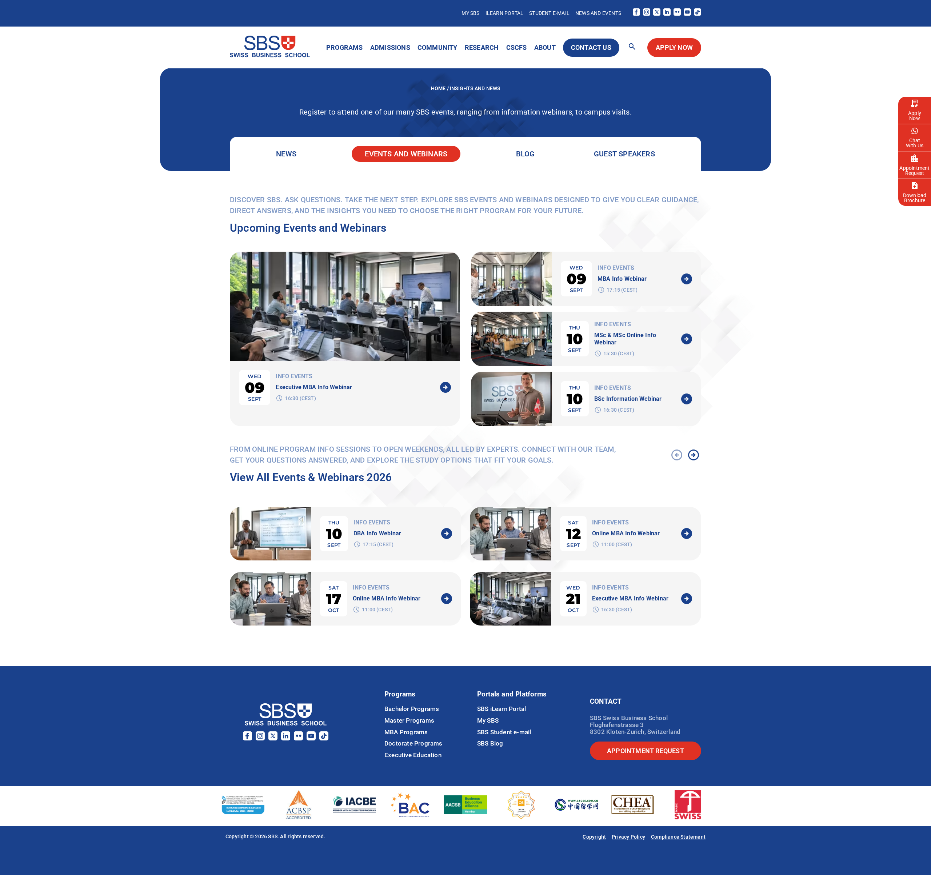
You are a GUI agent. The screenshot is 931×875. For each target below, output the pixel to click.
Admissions (390, 47)
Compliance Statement (678, 837)
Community (437, 47)
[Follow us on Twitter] (656, 13)
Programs (344, 47)
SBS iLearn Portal (501, 708)
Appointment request (645, 751)
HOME (439, 88)
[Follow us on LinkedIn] (667, 13)
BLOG (525, 153)
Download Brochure (915, 197)
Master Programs (409, 720)
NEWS (286, 153)
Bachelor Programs (411, 708)
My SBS (470, 13)
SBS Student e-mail (504, 732)
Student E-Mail (549, 13)
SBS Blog (490, 743)
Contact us (591, 47)
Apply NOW (674, 47)
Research (482, 47)
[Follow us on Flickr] (677, 13)
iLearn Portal (505, 13)
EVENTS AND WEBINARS (406, 153)
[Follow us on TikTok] (697, 13)
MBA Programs (406, 732)
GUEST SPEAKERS (624, 153)
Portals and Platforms (512, 694)
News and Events (598, 13)
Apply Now (914, 115)
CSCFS (516, 47)
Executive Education (412, 755)
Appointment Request (914, 170)
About (545, 47)
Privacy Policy (628, 837)
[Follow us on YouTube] (687, 13)
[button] (632, 47)
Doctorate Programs (413, 743)
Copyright (594, 837)
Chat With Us (914, 142)
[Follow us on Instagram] (646, 13)
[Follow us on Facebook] (636, 13)
